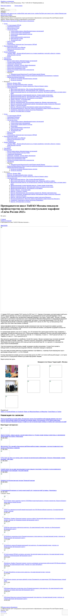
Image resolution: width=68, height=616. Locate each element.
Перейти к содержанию (7, 1)
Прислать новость (6, 5)
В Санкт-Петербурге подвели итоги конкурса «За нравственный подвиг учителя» (27, 572)
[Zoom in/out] (6, 613)
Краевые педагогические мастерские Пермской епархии (18, 480)
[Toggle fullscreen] (4, 613)
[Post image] (5, 433)
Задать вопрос (18, 5)
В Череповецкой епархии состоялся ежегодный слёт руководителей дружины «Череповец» (29, 490)
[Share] (3, 613)
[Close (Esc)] (1, 613)
